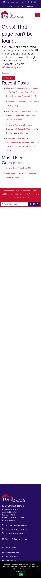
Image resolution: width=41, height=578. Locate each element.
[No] (38, 570)
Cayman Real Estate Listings (26, 191)
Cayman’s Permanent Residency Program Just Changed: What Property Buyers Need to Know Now (22, 129)
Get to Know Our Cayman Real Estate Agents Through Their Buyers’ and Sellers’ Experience (21, 115)
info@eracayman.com (14, 67)
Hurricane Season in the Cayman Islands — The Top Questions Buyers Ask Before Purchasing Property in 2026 (22, 92)
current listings (15, 60)
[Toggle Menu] (37, 15)
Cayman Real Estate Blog (16, 168)
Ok (21, 575)
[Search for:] (13, 73)
